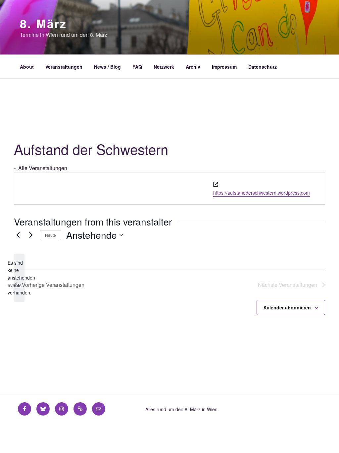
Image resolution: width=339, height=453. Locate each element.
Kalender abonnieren (287, 307)
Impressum (224, 66)
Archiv (193, 66)
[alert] (19, 278)
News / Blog (107, 66)
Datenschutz (262, 66)
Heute (50, 235)
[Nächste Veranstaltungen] (31, 235)
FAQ (137, 66)
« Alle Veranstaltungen (40, 168)
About (27, 66)
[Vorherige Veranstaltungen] (18, 235)
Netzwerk (164, 66)
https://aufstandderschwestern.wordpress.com (261, 192)
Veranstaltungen (63, 66)
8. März (43, 23)
